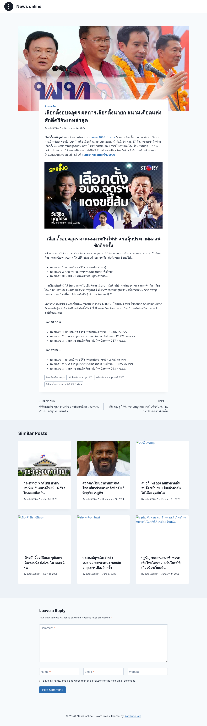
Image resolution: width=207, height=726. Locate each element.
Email (89, 671)
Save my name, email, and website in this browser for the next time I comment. (89, 680)
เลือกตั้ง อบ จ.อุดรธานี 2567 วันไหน (64, 384)
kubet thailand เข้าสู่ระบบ (98, 154)
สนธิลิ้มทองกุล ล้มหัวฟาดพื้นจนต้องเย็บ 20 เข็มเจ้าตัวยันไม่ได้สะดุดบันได (161, 488)
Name (46, 671)
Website (134, 671)
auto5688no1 (54, 128)
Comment (48, 628)
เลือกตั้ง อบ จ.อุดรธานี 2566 (110, 377)
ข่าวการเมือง (50, 106)
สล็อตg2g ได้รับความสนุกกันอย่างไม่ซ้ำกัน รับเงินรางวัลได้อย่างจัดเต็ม (138, 406)
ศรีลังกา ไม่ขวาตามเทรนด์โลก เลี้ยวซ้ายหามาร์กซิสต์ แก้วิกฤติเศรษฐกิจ (103, 488)
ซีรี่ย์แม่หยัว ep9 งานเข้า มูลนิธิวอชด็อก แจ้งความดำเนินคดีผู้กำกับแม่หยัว (69, 406)
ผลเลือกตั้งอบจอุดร (55, 377)
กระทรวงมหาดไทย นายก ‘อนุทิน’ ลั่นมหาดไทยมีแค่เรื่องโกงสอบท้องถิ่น (44, 488)
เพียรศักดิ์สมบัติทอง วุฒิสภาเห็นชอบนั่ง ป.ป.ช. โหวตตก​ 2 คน (44, 562)
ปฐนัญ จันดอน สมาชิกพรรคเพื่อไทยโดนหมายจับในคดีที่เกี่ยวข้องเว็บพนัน (160, 562)
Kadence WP (133, 716)
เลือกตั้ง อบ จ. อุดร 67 (80, 377)
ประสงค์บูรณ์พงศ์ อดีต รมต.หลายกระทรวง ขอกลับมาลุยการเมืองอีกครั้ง (101, 563)
